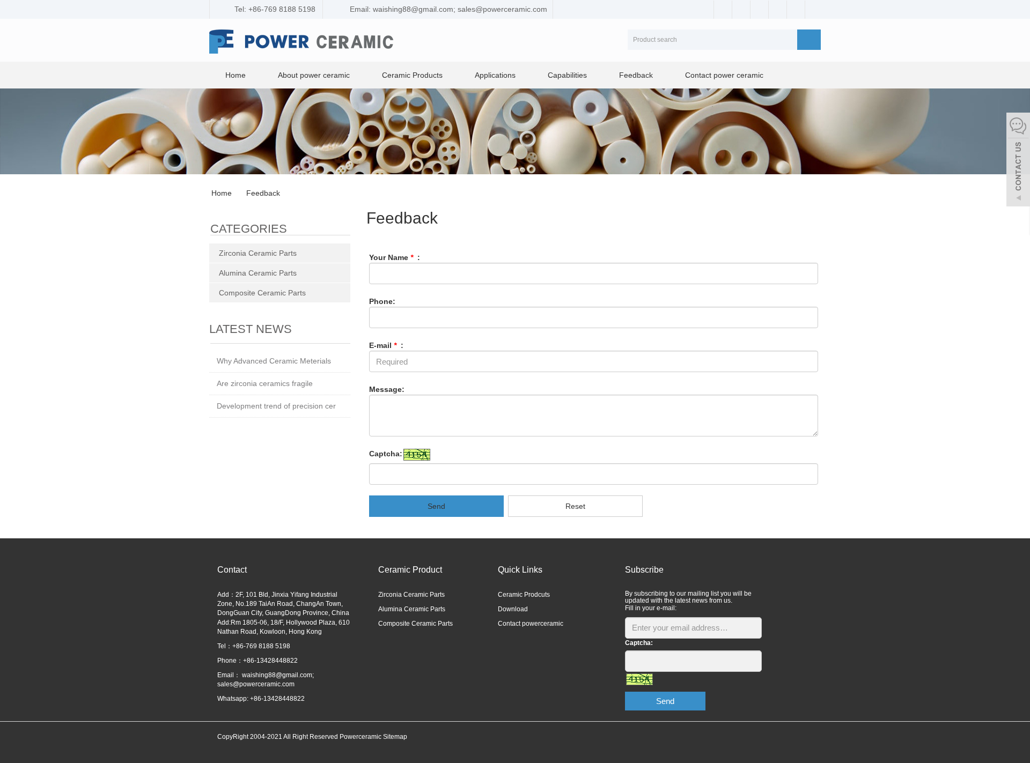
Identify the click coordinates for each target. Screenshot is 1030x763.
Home (235, 75)
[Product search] (809, 39)
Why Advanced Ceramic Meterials (274, 361)
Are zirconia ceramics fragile (265, 383)
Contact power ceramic (724, 75)
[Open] (1018, 161)
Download (513, 609)
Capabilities (567, 75)
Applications (495, 75)
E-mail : (386, 345)
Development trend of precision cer (276, 406)
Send (436, 506)
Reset (575, 506)
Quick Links (520, 569)
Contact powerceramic (530, 623)
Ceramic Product (410, 569)
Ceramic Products (412, 75)
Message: (386, 389)
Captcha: (385, 453)
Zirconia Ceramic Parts (258, 253)
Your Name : (394, 257)
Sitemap (395, 736)
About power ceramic (314, 75)
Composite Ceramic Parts (262, 292)
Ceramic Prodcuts (524, 594)
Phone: (382, 301)
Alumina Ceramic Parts (258, 273)
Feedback (636, 75)
